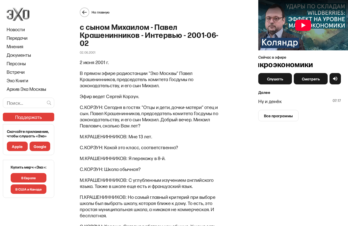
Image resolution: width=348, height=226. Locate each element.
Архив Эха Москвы (26, 89)
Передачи (17, 38)
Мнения (15, 46)
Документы (19, 55)
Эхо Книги (17, 80)
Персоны (16, 63)
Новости (16, 29)
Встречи (16, 72)
